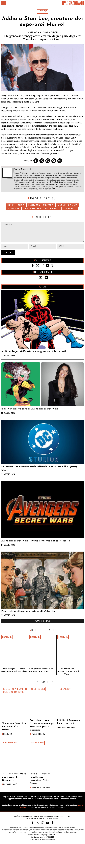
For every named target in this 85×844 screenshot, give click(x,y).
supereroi (69, 209)
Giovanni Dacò (10, 784)
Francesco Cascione (41, 787)
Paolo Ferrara (38, 733)
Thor (21, 205)
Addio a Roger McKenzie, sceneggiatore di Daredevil (33, 351)
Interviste (37, 743)
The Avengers (32, 209)
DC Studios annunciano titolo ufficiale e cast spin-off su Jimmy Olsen (39, 468)
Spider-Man (52, 209)
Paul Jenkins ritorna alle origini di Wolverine (28, 611)
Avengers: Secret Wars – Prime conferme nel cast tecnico (35, 541)
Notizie (42, 11)
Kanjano (8, 733)
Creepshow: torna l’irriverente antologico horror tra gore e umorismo (42, 725)
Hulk (10, 205)
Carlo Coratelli (52, 32)
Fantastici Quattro (41, 205)
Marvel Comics (67, 205)
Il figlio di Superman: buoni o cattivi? (68, 722)
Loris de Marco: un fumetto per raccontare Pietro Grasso (40, 778)
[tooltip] (35, 160)
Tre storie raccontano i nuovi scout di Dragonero (15, 777)
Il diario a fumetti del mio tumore (15, 690)
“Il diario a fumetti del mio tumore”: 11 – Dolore (14, 726)
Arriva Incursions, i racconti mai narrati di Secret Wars (68, 671)
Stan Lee (13, 209)
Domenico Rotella (67, 727)
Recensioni (38, 689)
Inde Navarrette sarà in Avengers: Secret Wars (29, 409)
